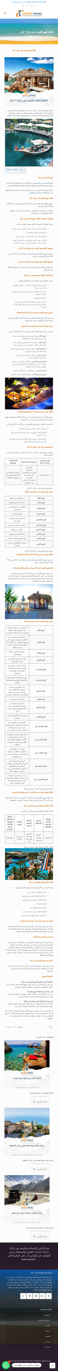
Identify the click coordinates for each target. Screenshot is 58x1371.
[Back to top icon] (52, 1365)
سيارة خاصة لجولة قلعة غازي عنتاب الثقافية (38, 1160)
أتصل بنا (47, 1347)
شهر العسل (38, 113)
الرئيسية (47, 1315)
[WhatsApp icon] (35, 6)
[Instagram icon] (23, 6)
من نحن (47, 1342)
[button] (6, 1365)
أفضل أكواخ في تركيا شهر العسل (42, 1093)
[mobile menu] (5, 13)
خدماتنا (47, 1331)
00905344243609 (37, 2)
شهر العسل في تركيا (45, 183)
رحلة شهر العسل (36, 193)
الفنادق (47, 1326)
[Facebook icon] (31, 6)
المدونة (47, 1336)
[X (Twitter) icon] (27, 6)
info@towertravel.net (20, 2)
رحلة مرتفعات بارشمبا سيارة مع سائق (40, 1228)
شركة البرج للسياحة (42, 318)
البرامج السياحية (44, 1320)
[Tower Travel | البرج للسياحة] (29, 13)
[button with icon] (49, 1296)
